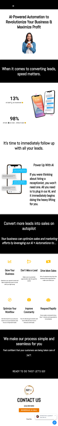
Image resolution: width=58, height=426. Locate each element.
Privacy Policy (29, 419)
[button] (13, 6)
